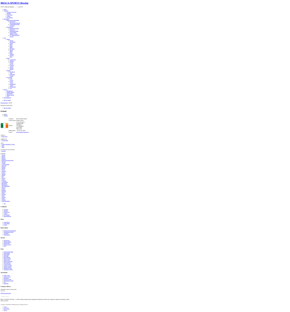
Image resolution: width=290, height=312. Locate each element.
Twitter (9, 293)
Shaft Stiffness (7, 262)
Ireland (3, 175)
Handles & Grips (8, 268)
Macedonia (4, 183)
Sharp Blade (7, 254)
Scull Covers (7, 275)
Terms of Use (6, 308)
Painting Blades (7, 242)
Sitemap (5, 310)
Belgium (4, 159)
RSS (2, 293)
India (3, 145)
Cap (5, 282)
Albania (3, 155)
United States (5, 140)
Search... (3, 6)
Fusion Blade (7, 253)
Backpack (6, 283)
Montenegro (4, 184)
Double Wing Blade (8, 252)
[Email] (6, 115)
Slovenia (4, 194)
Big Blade (6, 256)
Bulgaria (4, 161)
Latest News (7, 222)
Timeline (6, 211)
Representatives (4, 102)
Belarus (3, 157)
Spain (3, 195)
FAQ (5, 246)
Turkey (3, 198)
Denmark (4, 165)
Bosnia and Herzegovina (7, 160)
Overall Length (7, 264)
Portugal (4, 190)
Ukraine (4, 199)
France (3, 170)
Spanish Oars (7, 260)
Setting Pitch (7, 243)
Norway (4, 187)
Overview (6, 209)
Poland (3, 189)
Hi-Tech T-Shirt (7, 279)
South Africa (4, 136)
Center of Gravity (8, 265)
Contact (5, 213)
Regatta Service (7, 244)
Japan (3, 147)
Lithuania (4, 180)
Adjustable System (8, 269)
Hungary (4, 174)
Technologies (7, 234)
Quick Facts (6, 212)
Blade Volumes (7, 258)
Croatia (3, 163)
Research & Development (10, 230)
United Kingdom (6, 201)
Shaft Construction (8, 261)
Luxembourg (5, 182)
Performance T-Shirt (8, 280)
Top (5, 203)
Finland (3, 168)
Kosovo (3, 178)
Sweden (4, 197)
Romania (4, 191)
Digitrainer (6, 278)
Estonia (3, 167)
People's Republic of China (8, 144)
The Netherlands (6, 186)
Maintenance (7, 240)
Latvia (3, 179)
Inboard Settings (7, 266)
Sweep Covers (7, 276)
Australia (3, 151)
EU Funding (7, 215)
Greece (3, 172)
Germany (4, 171)
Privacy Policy (7, 309)
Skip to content (7, 100)
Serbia (3, 193)
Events (5, 225)
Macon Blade (7, 257)
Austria (3, 156)
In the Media (7, 223)
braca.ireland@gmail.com (22, 132)
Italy (3, 176)
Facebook (5, 293)
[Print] (5, 114)
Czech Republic (5, 164)
